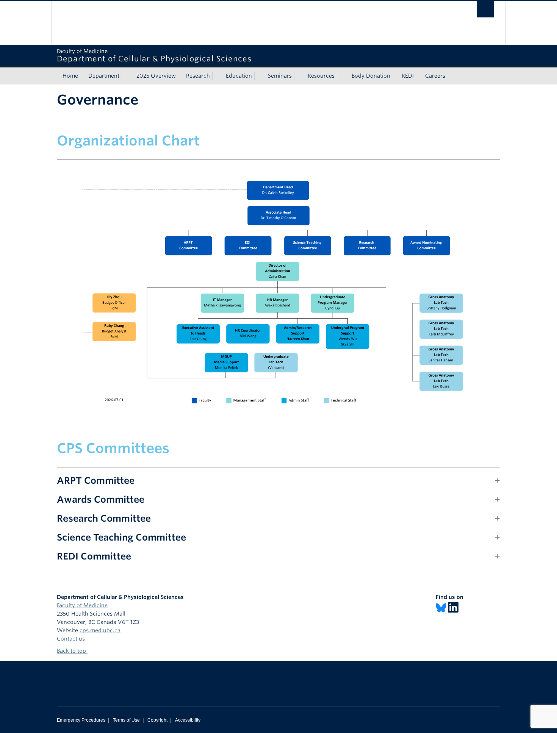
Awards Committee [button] (100, 499)
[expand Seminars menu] (298, 76)
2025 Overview (156, 76)
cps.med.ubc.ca (100, 630)
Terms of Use (126, 720)
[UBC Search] (485, 9)
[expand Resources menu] (341, 76)
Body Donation (371, 76)
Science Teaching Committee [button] (121, 537)
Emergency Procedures (81, 720)
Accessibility (187, 720)
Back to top (72, 651)
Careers (435, 76)
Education (239, 76)
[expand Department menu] (126, 76)
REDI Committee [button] (94, 556)
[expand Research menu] (216, 76)
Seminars (280, 76)
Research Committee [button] (104, 518)
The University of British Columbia (73, 23)
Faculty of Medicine (82, 605)
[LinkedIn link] (453, 607)
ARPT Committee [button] (96, 480)
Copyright (157, 720)
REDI (408, 76)
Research (198, 76)
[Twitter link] (441, 607)
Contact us (71, 639)
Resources (321, 76)
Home (70, 76)
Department (103, 76)
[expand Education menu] (258, 76)
